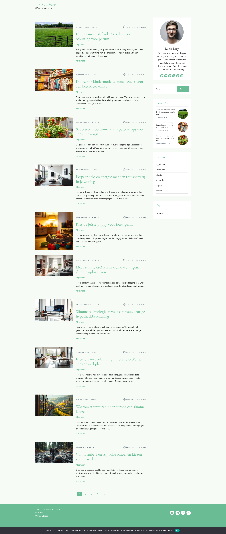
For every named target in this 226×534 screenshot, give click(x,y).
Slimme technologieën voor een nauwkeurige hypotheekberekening (110, 314)
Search (183, 89)
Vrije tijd (159, 185)
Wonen (159, 190)
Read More (80, 61)
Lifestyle (159, 175)
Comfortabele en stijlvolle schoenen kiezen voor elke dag (109, 456)
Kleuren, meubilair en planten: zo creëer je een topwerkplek (108, 361)
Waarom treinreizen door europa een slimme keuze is (110, 409)
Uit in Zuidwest (45, 5)
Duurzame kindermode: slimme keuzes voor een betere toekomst (109, 84)
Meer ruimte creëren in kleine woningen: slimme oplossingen (107, 269)
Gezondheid (161, 170)
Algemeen (80, 44)
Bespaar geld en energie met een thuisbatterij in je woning (110, 179)
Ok (177, 530)
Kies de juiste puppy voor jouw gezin (104, 224)
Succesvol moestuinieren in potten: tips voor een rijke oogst (110, 131)
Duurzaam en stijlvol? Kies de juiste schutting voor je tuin (103, 36)
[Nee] (223, 530)
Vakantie (160, 180)
